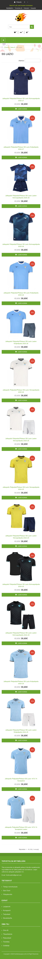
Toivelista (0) (18, 8)
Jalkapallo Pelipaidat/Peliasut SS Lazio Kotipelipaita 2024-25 (21, 682)
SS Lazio (19, 47)
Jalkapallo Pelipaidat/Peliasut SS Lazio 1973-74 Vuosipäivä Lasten (21, 828)
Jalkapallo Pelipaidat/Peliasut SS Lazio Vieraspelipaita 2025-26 (21, 391)
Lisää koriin (22, 109)
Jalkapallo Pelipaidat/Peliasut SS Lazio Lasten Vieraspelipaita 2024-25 (21, 537)
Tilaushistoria (7, 934)
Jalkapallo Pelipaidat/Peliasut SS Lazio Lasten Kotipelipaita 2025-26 (21, 342)
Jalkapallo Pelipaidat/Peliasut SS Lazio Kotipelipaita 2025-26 (21, 294)
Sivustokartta (7, 918)
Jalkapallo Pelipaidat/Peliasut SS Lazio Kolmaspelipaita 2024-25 (21, 585)
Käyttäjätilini (9, 8)
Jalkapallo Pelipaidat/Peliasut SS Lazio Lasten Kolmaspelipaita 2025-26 (21, 196)
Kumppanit (6, 910)
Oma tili (5, 930)
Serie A (12, 47)
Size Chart (6, 890)
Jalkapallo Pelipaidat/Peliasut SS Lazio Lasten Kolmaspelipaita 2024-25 (21, 634)
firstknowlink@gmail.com (14, 875)
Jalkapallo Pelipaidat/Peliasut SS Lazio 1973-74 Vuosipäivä (21, 780)
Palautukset (7, 938)
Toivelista (6, 942)
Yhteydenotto (7, 894)
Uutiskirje (6, 945)
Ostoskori (26, 8)
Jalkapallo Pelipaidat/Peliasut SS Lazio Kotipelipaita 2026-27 (21, 148)
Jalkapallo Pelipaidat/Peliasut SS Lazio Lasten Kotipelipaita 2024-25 (21, 731)
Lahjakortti (6, 906)
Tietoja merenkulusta (10, 887)
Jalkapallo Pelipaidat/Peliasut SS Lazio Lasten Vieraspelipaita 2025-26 (21, 439)
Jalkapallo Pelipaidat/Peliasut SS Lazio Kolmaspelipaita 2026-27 (21, 99)
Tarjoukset (6, 914)
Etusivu (6, 47)
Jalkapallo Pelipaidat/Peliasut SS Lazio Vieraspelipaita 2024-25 (21, 488)
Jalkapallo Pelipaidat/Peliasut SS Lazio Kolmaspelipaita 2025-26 (21, 245)
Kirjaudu (19, 2)
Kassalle (33, 8)
